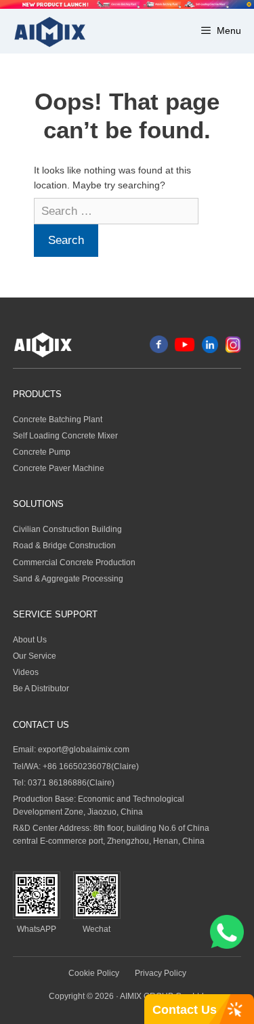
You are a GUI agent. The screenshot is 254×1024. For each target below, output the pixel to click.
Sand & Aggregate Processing (68, 578)
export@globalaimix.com (83, 749)
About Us (30, 639)
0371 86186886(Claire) (71, 782)
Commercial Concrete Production (74, 562)
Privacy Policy (160, 973)
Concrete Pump (41, 452)
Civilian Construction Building (67, 529)
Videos (26, 672)
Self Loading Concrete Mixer (65, 436)
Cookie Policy (93, 973)
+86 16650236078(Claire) (91, 766)
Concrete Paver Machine (58, 468)
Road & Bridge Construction (64, 545)
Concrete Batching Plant (57, 419)
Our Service (34, 656)
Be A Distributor (41, 688)
